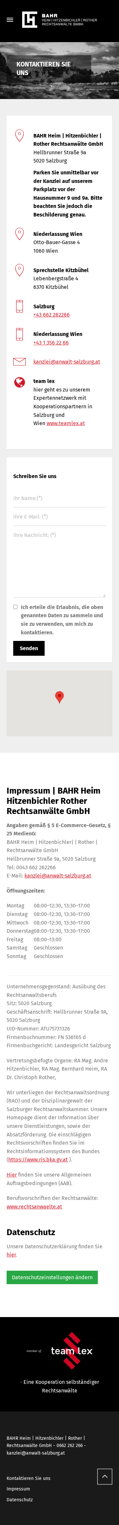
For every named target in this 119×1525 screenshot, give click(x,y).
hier (11, 1255)
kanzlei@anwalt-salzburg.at (66, 362)
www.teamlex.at (66, 423)
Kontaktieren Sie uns (29, 1478)
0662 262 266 (70, 1445)
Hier (12, 1175)
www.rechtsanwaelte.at (34, 1207)
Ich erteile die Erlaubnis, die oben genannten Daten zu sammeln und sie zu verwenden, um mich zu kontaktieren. (62, 620)
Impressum (18, 1489)
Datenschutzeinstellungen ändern (52, 1277)
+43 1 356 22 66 (51, 343)
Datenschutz (20, 1500)
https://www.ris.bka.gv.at (38, 1159)
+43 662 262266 (51, 315)
